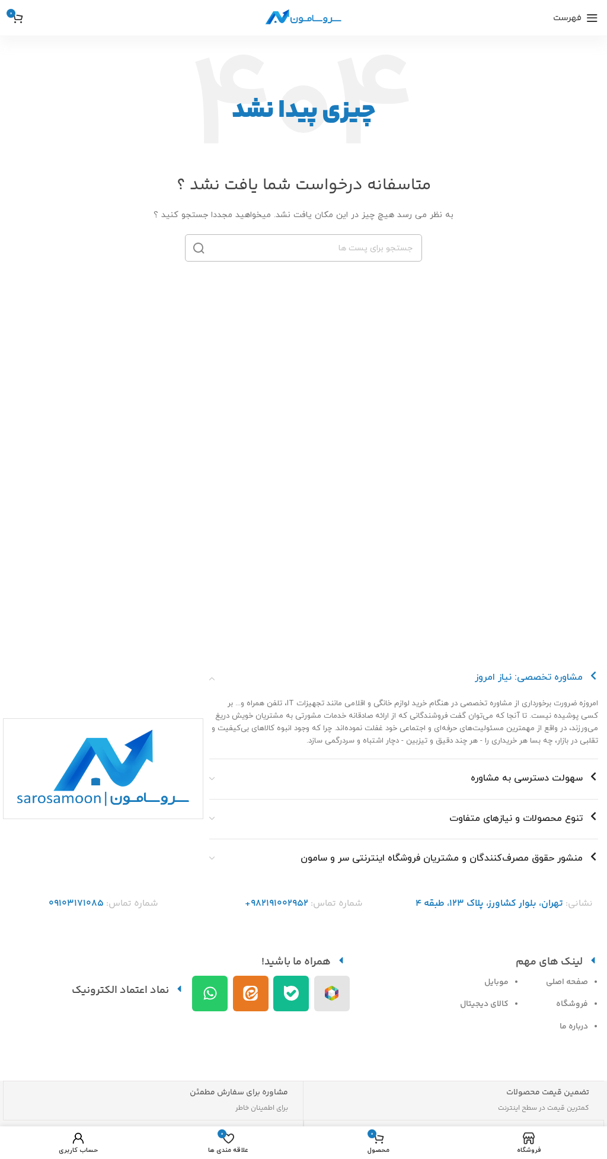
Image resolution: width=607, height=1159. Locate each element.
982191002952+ (276, 903)
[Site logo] (303, 17)
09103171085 (76, 903)
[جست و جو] (198, 248)
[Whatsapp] (210, 993)
